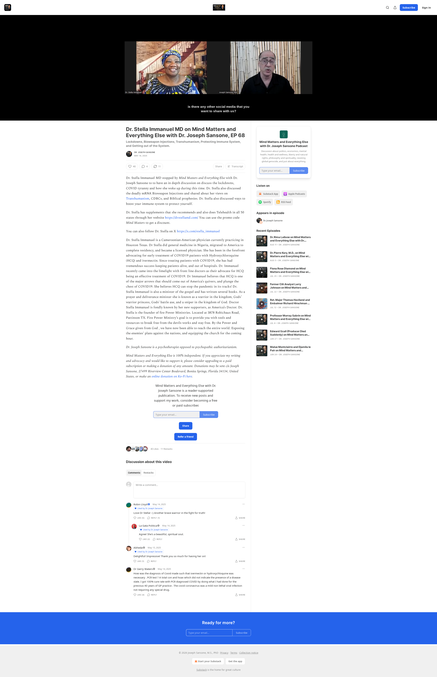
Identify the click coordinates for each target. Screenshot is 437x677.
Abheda (138, 547)
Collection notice (248, 652)
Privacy (224, 652)
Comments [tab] (134, 472)
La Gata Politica (148, 525)
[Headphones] (117, 71)
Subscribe (409, 7)
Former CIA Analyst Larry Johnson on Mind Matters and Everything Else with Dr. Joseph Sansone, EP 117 (289, 286)
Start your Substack (209, 661)
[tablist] (141, 472)
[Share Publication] (395, 7)
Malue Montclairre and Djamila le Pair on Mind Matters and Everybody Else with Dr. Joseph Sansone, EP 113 (290, 348)
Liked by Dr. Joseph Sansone (149, 508)
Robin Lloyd (140, 504)
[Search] (387, 7)
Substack (201, 669)
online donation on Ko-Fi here (172, 376)
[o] (262, 241)
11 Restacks (166, 448)
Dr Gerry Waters (143, 569)
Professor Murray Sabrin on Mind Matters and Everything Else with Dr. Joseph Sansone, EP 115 (290, 317)
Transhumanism (137, 198)
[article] (283, 241)
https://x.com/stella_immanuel (198, 231)
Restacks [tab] (148, 472)
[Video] (117, 64)
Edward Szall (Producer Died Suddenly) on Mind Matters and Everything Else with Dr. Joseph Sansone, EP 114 (289, 333)
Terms (233, 652)
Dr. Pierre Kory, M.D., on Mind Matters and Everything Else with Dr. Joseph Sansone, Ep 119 (290, 254)
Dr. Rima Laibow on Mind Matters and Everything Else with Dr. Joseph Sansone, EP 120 (290, 239)
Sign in (426, 7)
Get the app (235, 661)
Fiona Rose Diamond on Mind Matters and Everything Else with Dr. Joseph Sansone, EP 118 (290, 270)
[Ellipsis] (243, 504)
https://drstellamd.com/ (181, 217)
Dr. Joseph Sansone (144, 152)
